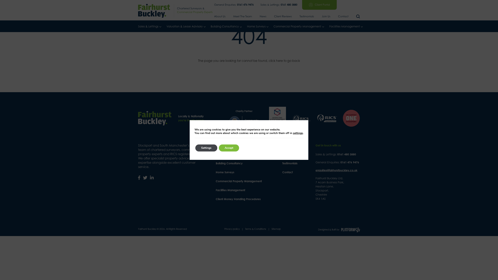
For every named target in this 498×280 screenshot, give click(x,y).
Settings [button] (206, 148)
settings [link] (298, 133)
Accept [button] (229, 148)
